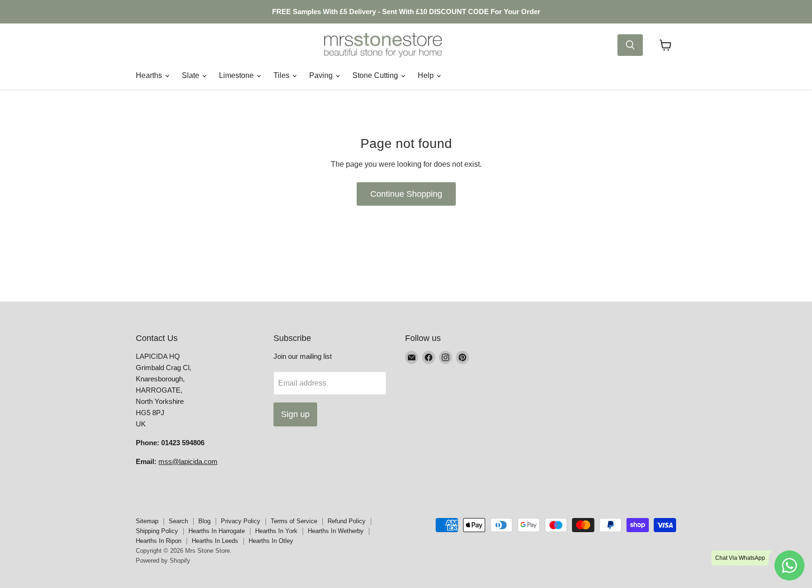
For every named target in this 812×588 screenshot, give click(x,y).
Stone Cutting (376, 75)
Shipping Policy (157, 530)
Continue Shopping (406, 194)
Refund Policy (347, 521)
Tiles (282, 75)
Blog (204, 521)
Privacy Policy (240, 521)
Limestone (237, 75)
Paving (322, 75)
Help (427, 75)
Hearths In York (276, 530)
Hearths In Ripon (158, 540)
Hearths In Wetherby (336, 530)
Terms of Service (294, 521)
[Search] (630, 45)
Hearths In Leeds (215, 540)
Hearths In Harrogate (216, 530)
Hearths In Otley (271, 540)
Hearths (150, 75)
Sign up (295, 414)
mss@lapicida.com (188, 461)
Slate (191, 75)
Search (178, 521)
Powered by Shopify (163, 560)
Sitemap (147, 521)
